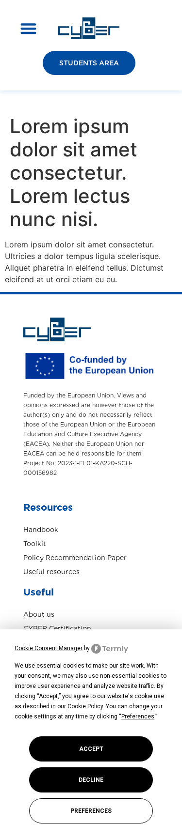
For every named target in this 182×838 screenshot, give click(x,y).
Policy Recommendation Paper (75, 558)
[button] (28, 28)
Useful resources (51, 572)
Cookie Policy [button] (85, 706)
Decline (91, 780)
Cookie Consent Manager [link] (49, 648)
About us (38, 614)
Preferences (91, 811)
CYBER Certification (57, 628)
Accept (91, 749)
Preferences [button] (137, 716)
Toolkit (34, 544)
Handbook (40, 529)
